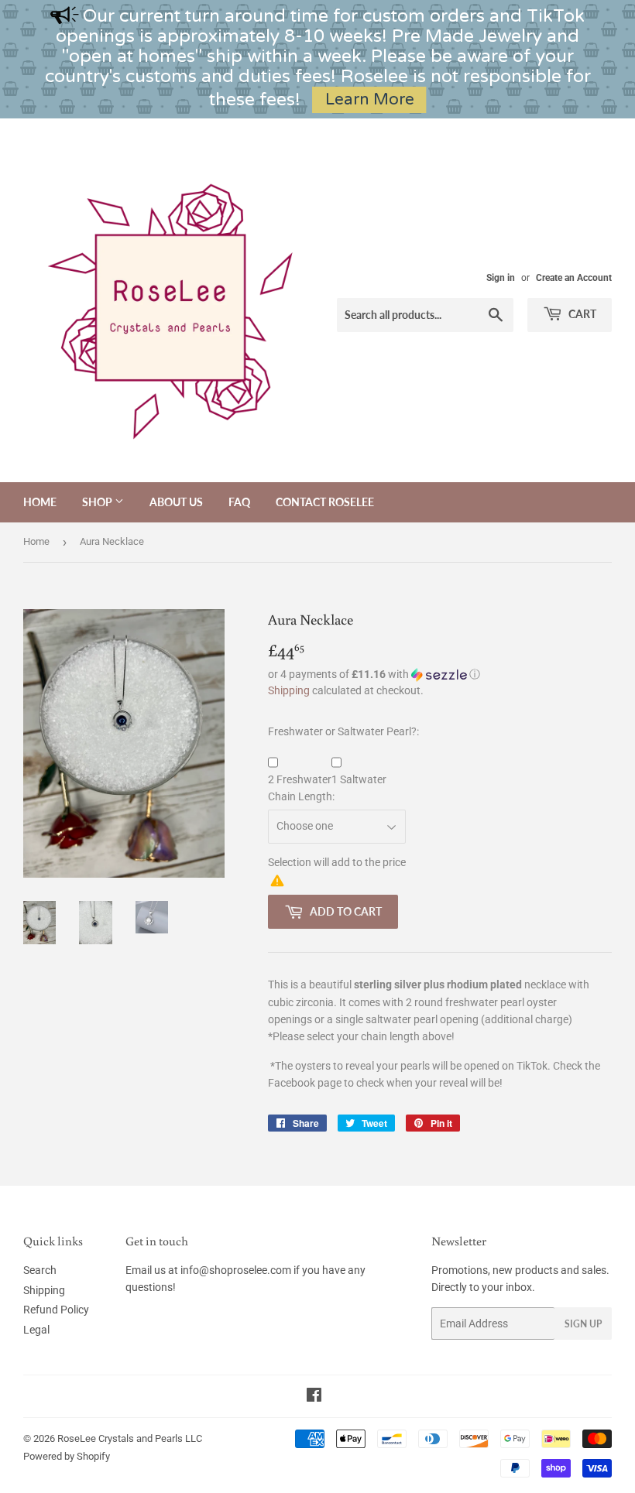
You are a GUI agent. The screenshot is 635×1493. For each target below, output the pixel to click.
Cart (581, 313)
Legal (36, 1329)
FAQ (239, 502)
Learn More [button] (369, 99)
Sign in (500, 277)
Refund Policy (56, 1309)
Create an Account (574, 277)
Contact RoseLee (325, 502)
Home (40, 502)
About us (176, 502)
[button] (440, 674)
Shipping (289, 690)
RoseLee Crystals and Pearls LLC (129, 1438)
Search (40, 1270)
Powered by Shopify (66, 1456)
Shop (98, 502)
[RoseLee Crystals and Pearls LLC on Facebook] (314, 1397)
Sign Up (583, 1324)
